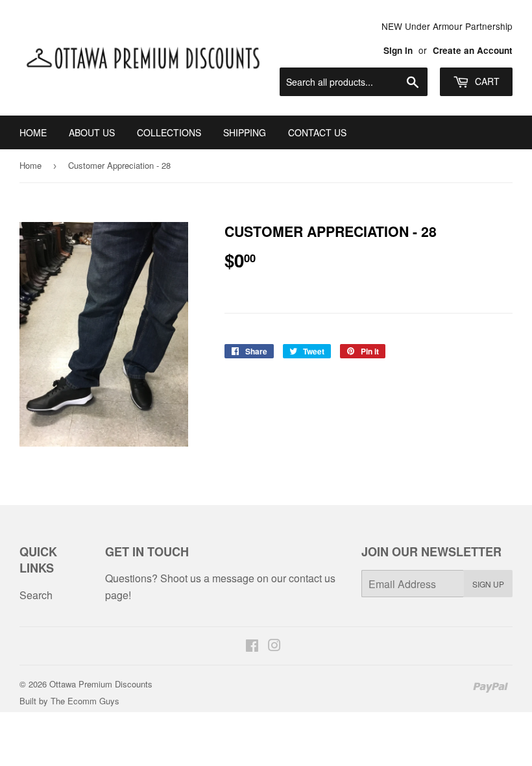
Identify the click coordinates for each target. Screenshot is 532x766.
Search (36, 594)
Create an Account (473, 50)
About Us (92, 132)
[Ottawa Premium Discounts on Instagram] (274, 646)
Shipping (244, 132)
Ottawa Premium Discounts (100, 684)
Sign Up (488, 583)
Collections (169, 132)
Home (33, 132)
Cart (486, 81)
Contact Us (317, 132)
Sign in (398, 50)
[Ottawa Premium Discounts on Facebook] (252, 646)
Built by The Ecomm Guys (69, 701)
